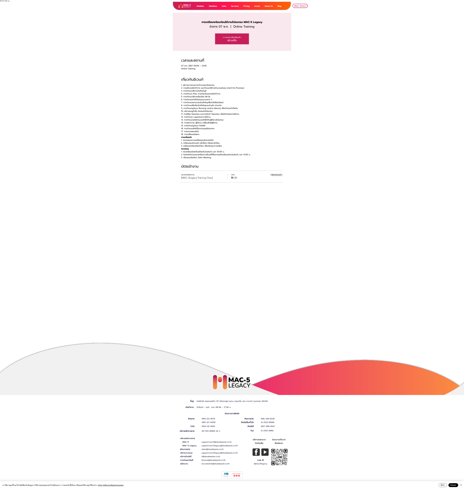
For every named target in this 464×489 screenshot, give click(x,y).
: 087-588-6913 (267, 426)
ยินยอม (453, 485)
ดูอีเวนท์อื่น (232, 40)
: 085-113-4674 (208, 418)
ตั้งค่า (443, 485)
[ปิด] (461, 485)
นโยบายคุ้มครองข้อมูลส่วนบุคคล (110, 485)
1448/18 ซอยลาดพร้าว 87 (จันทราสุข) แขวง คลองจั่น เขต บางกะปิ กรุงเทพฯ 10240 (232, 401)
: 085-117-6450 (208, 422)
